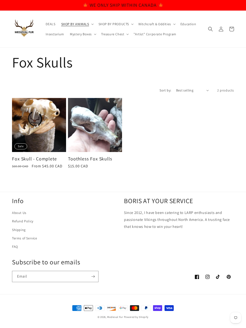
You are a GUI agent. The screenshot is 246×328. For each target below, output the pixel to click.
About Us (19, 213)
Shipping (19, 230)
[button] (77, 24)
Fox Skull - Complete (34, 159)
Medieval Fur (115, 317)
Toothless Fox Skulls (90, 159)
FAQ (15, 246)
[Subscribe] (93, 276)
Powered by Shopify (136, 317)
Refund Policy (22, 221)
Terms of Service (24, 238)
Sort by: (165, 90)
